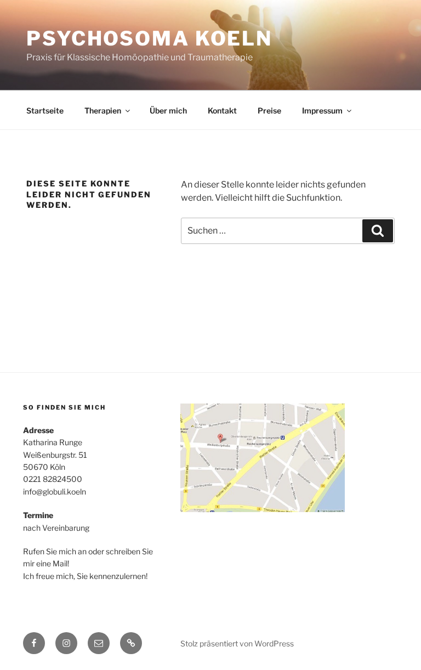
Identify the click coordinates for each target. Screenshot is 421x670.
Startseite (45, 110)
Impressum (322, 110)
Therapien (102, 110)
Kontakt (222, 110)
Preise (269, 110)
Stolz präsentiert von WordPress (237, 643)
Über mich (168, 110)
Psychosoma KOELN (149, 38)
